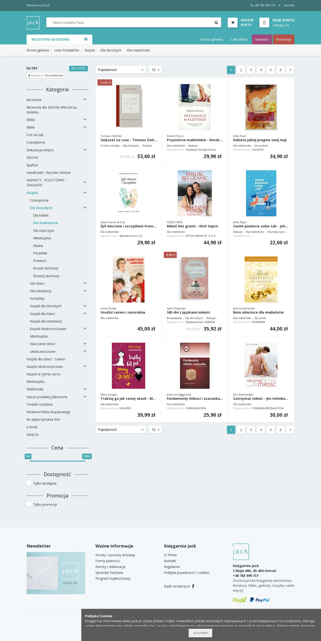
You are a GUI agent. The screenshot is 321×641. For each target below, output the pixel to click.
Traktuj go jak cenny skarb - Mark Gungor (129, 399)
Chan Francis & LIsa (113, 222)
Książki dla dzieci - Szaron (46, 359)
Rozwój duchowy (46, 276)
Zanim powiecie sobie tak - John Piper (261, 226)
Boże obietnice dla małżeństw (258, 313)
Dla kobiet (41, 215)
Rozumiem (200, 633)
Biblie (31, 127)
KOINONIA (258, 322)
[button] (276, 23)
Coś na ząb (35, 134)
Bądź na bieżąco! (177, 586)
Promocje (283, 39)
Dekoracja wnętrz (40, 150)
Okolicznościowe (42, 351)
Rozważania (174, 318)
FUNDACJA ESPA (196, 408)
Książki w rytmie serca (43, 374)
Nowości (262, 39)
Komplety (37, 298)
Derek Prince (175, 136)
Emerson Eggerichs (179, 394)
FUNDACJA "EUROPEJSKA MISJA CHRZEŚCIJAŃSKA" (282, 235)
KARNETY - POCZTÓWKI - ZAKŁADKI (46, 182)
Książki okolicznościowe (48, 328)
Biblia (31, 119)
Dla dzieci (37, 283)
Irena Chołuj (108, 308)
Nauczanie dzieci (42, 344)
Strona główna (212, 39)
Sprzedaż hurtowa (109, 572)
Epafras (32, 165)
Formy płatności (107, 561)
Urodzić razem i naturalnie (123, 313)
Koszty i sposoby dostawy (115, 555)
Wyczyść (78, 68)
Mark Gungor (109, 394)
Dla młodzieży (40, 291)
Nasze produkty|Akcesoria (47, 397)
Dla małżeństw (138, 50)
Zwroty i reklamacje (110, 566)
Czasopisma (36, 142)
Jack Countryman (244, 308)
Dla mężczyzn (43, 230)
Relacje (147, 145)
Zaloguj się (281, 25)
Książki (90, 50)
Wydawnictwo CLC (131, 235)
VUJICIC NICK (174, 222)
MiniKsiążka (42, 238)
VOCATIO (258, 149)
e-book (32, 427)
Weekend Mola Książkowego (48, 412)
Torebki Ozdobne (40, 404)
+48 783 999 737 (265, 5)
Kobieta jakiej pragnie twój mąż (260, 140)
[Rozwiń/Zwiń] (85, 99)
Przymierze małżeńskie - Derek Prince (195, 140)
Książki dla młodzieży (46, 321)
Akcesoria (34, 99)
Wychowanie (131, 145)
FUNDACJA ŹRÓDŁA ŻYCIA (267, 408)
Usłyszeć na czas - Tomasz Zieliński (129, 140)
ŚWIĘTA (33, 434)
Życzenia (260, 318)
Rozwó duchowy (45, 268)
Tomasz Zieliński (111, 136)
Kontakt (289, 5)
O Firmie (170, 555)
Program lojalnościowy (112, 578)
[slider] (28, 461)
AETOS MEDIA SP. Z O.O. (201, 235)
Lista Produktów (66, 50)
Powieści (40, 260)
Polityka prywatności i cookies (187, 572)
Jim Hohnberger (243, 394)
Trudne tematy (110, 145)
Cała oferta (239, 39)
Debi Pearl (239, 136)
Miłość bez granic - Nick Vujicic (193, 226)
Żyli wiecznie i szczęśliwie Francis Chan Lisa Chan (129, 226)
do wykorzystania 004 (43, 419)
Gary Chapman (176, 308)
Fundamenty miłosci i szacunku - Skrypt (195, 399)
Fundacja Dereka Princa (201, 149)
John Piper (240, 222)
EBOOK (32, 157)
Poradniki (40, 253)
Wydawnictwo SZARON (200, 322)
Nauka (38, 245)
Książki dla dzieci (42, 313)
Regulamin (172, 566)
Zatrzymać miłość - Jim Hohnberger (261, 399)
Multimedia (35, 389)
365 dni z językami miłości (188, 313)
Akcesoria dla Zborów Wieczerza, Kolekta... (52, 109)
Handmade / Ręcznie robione (49, 172)
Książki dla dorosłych (46, 306)
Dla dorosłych (110, 50)
